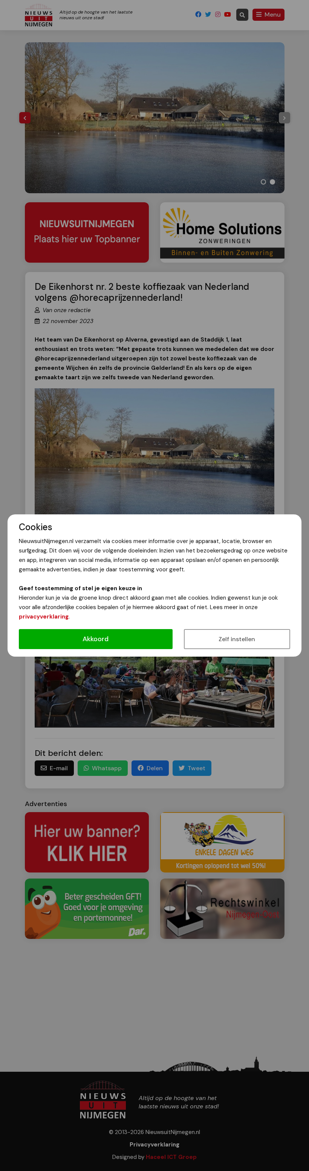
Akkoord (96, 638)
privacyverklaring (44, 616)
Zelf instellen (237, 639)
